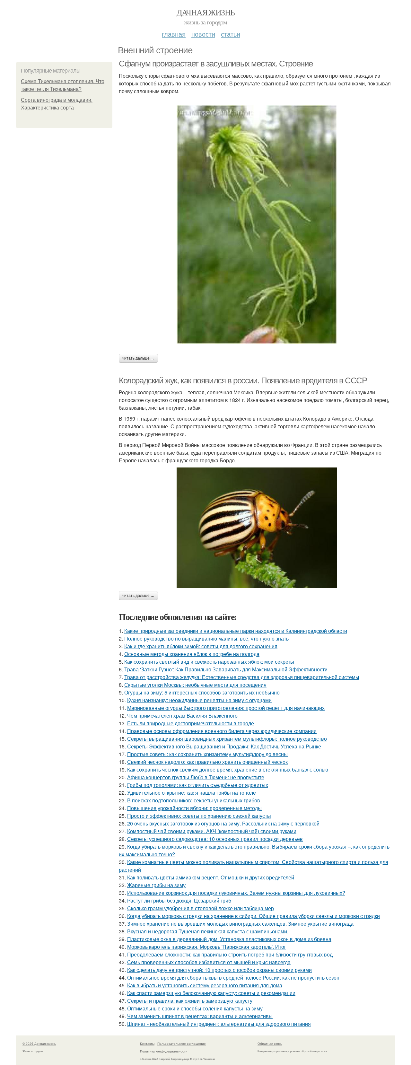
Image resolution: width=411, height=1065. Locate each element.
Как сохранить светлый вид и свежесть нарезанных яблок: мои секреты (209, 661)
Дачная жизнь (206, 12)
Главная (174, 34)
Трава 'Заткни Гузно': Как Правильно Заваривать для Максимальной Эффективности (226, 669)
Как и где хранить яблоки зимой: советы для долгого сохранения (200, 646)
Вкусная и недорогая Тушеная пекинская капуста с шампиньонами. (207, 931)
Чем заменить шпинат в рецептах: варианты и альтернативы (200, 1016)
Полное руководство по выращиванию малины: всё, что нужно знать (206, 638)
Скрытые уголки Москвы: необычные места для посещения (195, 684)
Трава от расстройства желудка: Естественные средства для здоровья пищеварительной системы (241, 677)
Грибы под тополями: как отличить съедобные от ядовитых (197, 785)
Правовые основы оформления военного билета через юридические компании (222, 731)
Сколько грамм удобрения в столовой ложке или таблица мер (200, 908)
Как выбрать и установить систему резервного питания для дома (204, 985)
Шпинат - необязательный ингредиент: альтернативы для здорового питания (219, 1023)
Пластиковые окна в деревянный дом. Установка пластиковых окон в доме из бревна (229, 939)
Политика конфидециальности (164, 1051)
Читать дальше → (138, 358)
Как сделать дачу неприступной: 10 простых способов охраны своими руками (219, 969)
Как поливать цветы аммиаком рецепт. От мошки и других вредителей (210, 877)
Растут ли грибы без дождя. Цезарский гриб (179, 900)
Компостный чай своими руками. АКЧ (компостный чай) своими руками (211, 831)
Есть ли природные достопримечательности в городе (190, 723)
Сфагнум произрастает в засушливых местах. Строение (216, 63)
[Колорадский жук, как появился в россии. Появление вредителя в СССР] (257, 527)
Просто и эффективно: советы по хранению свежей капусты (199, 815)
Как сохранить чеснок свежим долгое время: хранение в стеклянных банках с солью (227, 769)
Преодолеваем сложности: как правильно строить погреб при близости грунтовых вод (230, 954)
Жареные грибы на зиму (156, 885)
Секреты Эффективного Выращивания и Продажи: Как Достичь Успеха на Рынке (224, 746)
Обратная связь (270, 1043)
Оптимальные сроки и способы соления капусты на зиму (195, 1008)
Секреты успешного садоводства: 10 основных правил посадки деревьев (215, 838)
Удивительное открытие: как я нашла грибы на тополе (191, 792)
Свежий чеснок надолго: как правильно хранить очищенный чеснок (207, 761)
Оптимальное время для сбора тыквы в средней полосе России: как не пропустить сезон (233, 977)
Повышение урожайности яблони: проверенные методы (194, 808)
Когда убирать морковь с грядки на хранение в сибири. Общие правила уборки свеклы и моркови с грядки (253, 916)
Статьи (230, 34)
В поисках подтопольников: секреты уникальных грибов (193, 800)
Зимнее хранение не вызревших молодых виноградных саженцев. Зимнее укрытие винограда (240, 923)
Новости (203, 34)
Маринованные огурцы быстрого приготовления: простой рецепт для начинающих (226, 707)
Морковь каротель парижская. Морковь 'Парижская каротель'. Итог (206, 946)
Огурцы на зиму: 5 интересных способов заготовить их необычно (202, 692)
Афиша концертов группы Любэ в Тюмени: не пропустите (195, 777)
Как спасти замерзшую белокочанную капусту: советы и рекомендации (211, 993)
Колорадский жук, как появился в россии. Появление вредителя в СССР (243, 380)
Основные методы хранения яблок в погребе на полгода (191, 654)
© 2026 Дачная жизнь (39, 1043)
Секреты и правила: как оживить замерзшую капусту (189, 1000)
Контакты (147, 1043)
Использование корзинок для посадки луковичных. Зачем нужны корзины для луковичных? (236, 892)
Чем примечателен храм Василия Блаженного (182, 715)
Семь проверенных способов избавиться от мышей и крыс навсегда (209, 962)
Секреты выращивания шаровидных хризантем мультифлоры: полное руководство (227, 738)
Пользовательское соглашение (181, 1043)
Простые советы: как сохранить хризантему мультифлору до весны (207, 754)
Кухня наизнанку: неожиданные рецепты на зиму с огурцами (199, 700)
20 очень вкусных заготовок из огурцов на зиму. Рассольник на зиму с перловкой (223, 823)
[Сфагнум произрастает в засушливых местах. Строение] (257, 224)
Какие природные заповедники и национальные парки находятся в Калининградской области (235, 630)
